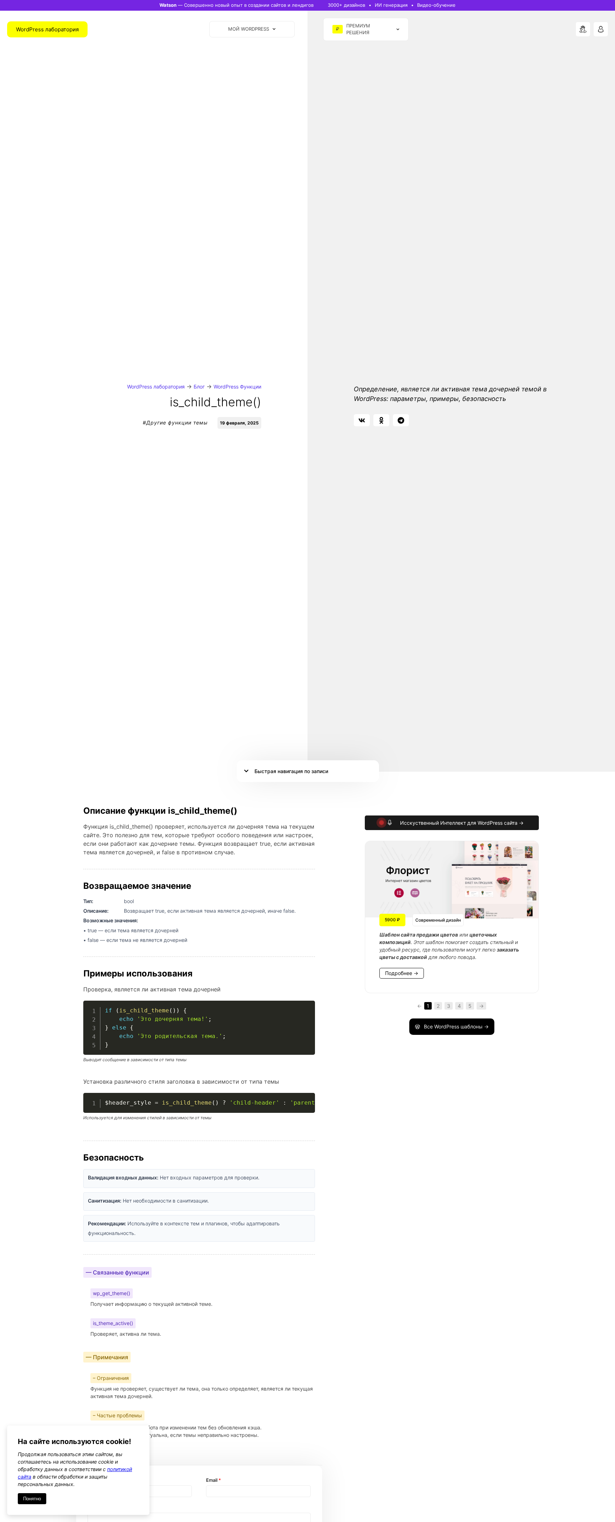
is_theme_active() (113, 1323)
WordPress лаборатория (156, 387)
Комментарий (104, 1507)
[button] (362, 420)
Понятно (32, 1498)
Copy (305, 1007)
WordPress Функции (237, 387)
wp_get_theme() (111, 1293)
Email (213, 1480)
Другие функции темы (177, 422)
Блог (199, 387)
